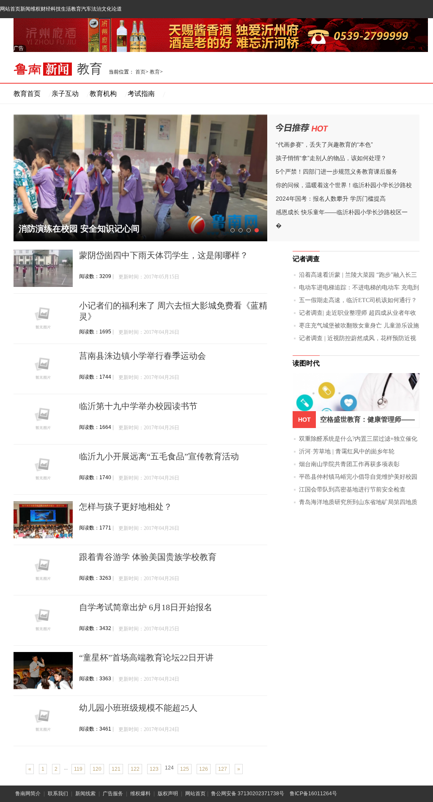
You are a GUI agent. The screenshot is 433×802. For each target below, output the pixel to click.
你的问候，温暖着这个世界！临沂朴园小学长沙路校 (344, 185)
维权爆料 (140, 794)
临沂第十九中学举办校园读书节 (138, 406)
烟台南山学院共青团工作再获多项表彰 (349, 464)
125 (184, 769)
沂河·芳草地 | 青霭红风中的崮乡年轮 (347, 451)
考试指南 (141, 93)
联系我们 (58, 794)
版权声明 (168, 794)
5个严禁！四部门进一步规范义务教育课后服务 (336, 171)
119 (78, 769)
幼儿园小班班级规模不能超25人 (138, 707)
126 (203, 769)
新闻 (25, 9)
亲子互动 (65, 93)
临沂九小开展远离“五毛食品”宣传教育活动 (159, 456)
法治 (96, 9)
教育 (76, 9)
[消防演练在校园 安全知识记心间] (140, 178)
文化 (106, 9)
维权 (35, 9)
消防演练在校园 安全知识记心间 (79, 228)
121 (116, 769)
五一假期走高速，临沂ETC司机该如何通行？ (358, 300)
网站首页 (10, 9)
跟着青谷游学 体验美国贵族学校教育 (147, 557)
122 (135, 769)
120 (97, 769)
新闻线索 (85, 794)
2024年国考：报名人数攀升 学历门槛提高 (331, 198)
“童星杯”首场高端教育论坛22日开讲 (146, 657)
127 (222, 769)
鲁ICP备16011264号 (313, 794)
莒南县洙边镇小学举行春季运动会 (142, 355)
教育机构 (103, 93)
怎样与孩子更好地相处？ (125, 506)
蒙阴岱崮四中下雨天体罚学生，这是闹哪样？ (163, 255)
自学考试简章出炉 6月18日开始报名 (145, 607)
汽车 (86, 9)
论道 (117, 9)
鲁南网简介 (28, 794)
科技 (56, 9)
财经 (46, 9)
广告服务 (113, 794)
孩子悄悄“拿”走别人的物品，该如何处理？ (331, 158)
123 (154, 769)
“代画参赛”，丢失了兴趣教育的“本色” (324, 144)
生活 (66, 9)
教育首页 (27, 93)
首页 (140, 72)
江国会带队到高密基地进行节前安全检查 (352, 489)
